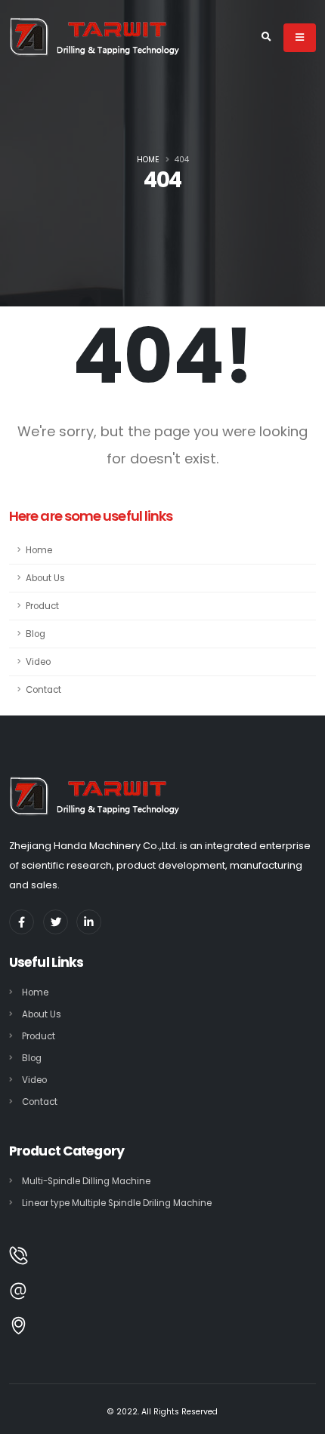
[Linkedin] (88, 921)
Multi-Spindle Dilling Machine (86, 1181)
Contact (43, 690)
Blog (35, 634)
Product (42, 606)
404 (182, 159)
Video (38, 662)
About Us (45, 578)
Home (148, 159)
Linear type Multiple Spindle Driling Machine (117, 1203)
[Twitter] (55, 921)
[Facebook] (21, 921)
